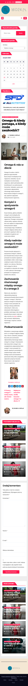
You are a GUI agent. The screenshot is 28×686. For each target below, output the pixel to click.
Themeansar (14, 678)
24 (4, 77)
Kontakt (21, 680)
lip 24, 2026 (8, 614)
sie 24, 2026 (8, 597)
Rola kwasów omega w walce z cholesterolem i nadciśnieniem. (13, 646)
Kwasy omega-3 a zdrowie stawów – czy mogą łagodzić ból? (13, 469)
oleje (15, 316)
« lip (13, 83)
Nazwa (5, 530)
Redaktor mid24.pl (15, 135)
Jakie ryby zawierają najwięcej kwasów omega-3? (13, 451)
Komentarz (6, 498)
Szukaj (20, 33)
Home (5, 680)
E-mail (5, 540)
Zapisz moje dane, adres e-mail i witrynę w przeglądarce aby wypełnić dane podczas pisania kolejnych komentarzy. (14, 565)
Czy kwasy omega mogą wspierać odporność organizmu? (12, 433)
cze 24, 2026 (8, 631)
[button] (21, 18)
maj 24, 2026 (8, 648)
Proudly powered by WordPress (8, 676)
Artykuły (10, 680)
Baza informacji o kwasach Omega (12, 428)
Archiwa (5, 45)
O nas (13, 682)
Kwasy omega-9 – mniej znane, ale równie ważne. (8, 395)
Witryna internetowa (8, 550)
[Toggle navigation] (25, 18)
